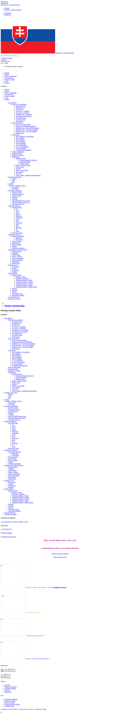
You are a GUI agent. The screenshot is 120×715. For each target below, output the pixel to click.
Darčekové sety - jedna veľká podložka (27, 128)
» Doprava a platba (17, 521)
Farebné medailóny (25, 162)
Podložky (15, 197)
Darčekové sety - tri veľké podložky (26, 131)
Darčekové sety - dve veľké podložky (27, 130)
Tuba (13, 180)
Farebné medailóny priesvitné (28, 160)
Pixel (44, 709)
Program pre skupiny (14, 299)
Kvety (17, 219)
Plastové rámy (20, 167)
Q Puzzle (14, 199)
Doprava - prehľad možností (12, 10)
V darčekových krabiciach (23, 150)
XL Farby (19, 173)
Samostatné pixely (17, 293)
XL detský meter (21, 119)
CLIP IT (10, 184)
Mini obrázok (16, 243)
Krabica (14, 179)
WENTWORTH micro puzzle (21, 201)
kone (17, 212)
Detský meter (20, 133)
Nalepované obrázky (14, 234)
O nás (6, 81)
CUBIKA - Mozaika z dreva (17, 185)
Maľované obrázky (14, 206)
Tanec (17, 231)
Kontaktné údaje (9, 706)
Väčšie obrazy (16, 255)
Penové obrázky (17, 244)
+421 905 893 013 (14, 5)
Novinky (7, 690)
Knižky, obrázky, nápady (23, 165)
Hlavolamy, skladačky (15, 190)
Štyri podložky (20, 138)
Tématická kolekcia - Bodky (24, 280)
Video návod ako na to (60, 557)
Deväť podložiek (21, 143)
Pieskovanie (15, 266)
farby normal (19, 172)
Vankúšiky (15, 253)
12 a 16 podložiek (21, 145)
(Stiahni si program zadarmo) (60, 553)
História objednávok (10, 687)
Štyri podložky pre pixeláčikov (25, 136)
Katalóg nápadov (17, 153)
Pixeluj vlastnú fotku (10, 76)
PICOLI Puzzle (16, 195)
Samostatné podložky (18, 295)
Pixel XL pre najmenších (19, 104)
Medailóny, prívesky (18, 155)
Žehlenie (14, 272)
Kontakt (6, 8)
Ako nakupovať (9, 78)
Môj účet (7, 685)
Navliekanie (15, 270)
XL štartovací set (21, 106)
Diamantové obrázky (18, 236)
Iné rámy (18, 168)
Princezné (19, 228)
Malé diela (19, 238)
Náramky (15, 290)
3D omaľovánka (17, 207)
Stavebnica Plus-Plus (14, 177)
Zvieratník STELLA (18, 204)
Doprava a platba (9, 79)
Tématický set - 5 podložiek (24, 114)
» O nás (25, 521)
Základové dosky (21, 158)
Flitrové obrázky (17, 241)
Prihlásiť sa (7, 14)
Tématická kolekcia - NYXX (24, 283)
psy (17, 209)
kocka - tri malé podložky (23, 124)
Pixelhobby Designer (59, 587)
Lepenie (14, 268)
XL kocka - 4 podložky (23, 113)
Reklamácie (7, 692)
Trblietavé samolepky (18, 248)
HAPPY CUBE (16, 192)
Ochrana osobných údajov (12, 704)
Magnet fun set (20, 108)
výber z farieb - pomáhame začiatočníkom (28, 175)
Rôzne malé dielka (17, 260)
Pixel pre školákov (17, 123)
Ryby (17, 224)
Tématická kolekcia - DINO (24, 285)
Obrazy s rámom (17, 256)
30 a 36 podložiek (21, 148)
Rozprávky (19, 222)
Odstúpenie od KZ (10, 701)
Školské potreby (17, 275)
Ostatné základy (24, 163)
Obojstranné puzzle (17, 194)
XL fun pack (19, 109)
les (16, 229)
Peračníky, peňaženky (22, 278)
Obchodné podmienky (11, 699)
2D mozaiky (15, 187)
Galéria (6, 74)
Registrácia (7, 13)
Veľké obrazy (20, 121)
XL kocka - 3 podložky (23, 111)
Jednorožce (19, 217)
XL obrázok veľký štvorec (23, 116)
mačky (18, 211)
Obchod (6, 73)
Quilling (14, 246)
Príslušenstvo (16, 157)
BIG (13, 182)
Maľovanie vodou (17, 233)
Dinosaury (19, 216)
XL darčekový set (21, 118)
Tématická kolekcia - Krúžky (24, 282)
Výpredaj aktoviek (13, 297)
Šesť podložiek (20, 140)
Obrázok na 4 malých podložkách (26, 126)
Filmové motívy (16, 251)
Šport (17, 226)
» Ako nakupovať (6, 521)
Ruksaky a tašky (21, 277)
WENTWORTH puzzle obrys (21, 202)
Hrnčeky (14, 288)
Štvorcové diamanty (18, 258)
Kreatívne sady (13, 265)
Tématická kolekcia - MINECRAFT (26, 287)
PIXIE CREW (13, 273)
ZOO (17, 221)
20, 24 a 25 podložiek (22, 146)
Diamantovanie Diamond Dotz (17, 250)
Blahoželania (16, 261)
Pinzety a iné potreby (22, 170)
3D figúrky (15, 189)
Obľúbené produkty (10, 688)
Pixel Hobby (12, 102)
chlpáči (18, 214)
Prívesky (14, 292)
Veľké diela (19, 239)
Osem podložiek (20, 141)
